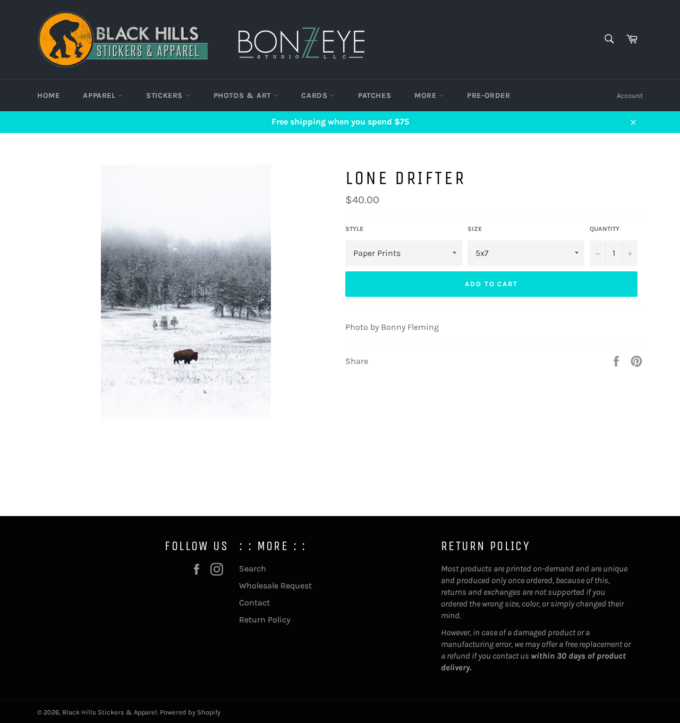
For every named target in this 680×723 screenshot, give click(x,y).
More (426, 95)
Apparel (100, 95)
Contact (254, 602)
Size (475, 228)
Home (48, 95)
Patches (374, 95)
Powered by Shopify (190, 712)
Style (354, 228)
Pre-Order (488, 95)
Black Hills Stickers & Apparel (109, 712)
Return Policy (264, 619)
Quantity (604, 228)
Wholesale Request (275, 585)
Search (252, 568)
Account (630, 95)
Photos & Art (244, 95)
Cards (315, 95)
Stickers (165, 95)
